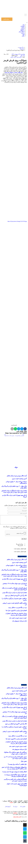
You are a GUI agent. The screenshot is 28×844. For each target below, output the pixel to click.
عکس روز (19, 57)
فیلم (19, 802)
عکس (15, 802)
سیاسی (15, 801)
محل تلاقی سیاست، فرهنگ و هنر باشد (14, 72)
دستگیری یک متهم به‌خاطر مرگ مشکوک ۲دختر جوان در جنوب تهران (15, 753)
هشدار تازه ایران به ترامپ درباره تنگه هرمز (14, 592)
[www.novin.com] (16, 656)
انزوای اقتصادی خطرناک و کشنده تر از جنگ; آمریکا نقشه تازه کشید (14, 588)
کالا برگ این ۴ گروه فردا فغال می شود (16, 595)
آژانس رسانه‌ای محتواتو (17, 816)
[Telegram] (25, 837)
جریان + (11, 802)
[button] (25, 15)
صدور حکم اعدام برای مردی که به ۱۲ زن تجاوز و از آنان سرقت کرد (15, 757)
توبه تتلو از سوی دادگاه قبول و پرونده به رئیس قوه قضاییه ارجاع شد (15, 775)
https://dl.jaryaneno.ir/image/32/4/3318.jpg (17, 221)
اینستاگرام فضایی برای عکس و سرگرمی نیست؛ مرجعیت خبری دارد (15, 780)
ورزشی (5, 801)
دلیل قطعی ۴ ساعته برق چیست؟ (17, 764)
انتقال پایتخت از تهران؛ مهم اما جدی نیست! (14, 771)
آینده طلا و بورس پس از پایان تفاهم (17, 475)
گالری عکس (14, 57)
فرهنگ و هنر (24, 802)
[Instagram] (25, 825)
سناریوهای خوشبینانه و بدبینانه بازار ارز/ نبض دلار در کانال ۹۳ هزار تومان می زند (14, 767)
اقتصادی (20, 801)
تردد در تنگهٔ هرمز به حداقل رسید (17, 607)
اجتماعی (25, 801)
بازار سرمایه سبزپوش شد (19, 621)
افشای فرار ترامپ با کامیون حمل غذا (16, 610)
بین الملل (10, 801)
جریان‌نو (15, 812)
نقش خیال (24, 761)
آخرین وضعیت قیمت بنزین (19, 478)
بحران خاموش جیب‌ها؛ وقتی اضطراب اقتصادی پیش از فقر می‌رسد (16, 614)
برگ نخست (21, 47)
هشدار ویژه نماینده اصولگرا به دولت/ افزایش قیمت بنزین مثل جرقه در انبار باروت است (14, 491)
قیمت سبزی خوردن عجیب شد (18, 618)
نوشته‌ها (22, 48)
